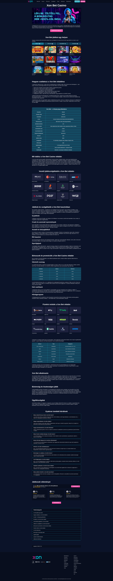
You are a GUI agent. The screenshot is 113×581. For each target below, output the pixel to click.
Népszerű (37, 43)
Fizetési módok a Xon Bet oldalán (39, 528)
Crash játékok (62, 43)
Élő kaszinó (50, 43)
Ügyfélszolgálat (36, 534)
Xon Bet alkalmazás (36, 530)
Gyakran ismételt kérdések (38, 536)
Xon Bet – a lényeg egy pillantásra (39, 517)
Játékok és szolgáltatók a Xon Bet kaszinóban (41, 523)
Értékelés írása (75, 486)
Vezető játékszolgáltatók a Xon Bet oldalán (40, 521)
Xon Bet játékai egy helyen (38, 512)
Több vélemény (56, 502)
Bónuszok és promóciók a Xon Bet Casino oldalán (42, 525)
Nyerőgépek (74, 43)
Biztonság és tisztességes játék (38, 532)
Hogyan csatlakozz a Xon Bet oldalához (40, 514)
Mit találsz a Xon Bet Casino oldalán (39, 519)
